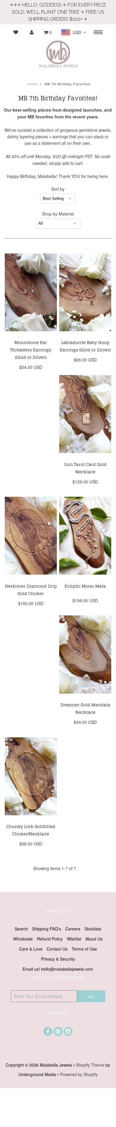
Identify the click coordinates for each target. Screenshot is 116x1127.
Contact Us (57, 949)
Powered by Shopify (79, 1074)
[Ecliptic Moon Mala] (85, 579)
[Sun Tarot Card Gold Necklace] (85, 457)
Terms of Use (84, 949)
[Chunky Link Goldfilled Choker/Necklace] (31, 819)
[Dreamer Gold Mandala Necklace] (85, 698)
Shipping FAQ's (46, 929)
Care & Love (31, 949)
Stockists (92, 929)
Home (32, 83)
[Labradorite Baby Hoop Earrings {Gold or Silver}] (85, 335)
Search (21, 929)
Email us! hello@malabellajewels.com (58, 969)
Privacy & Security (58, 959)
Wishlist (74, 939)
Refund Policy (50, 939)
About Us (94, 939)
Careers (72, 929)
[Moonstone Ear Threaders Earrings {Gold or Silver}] (31, 335)
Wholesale (23, 939)
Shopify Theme (90, 1065)
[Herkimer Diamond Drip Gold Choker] (31, 579)
